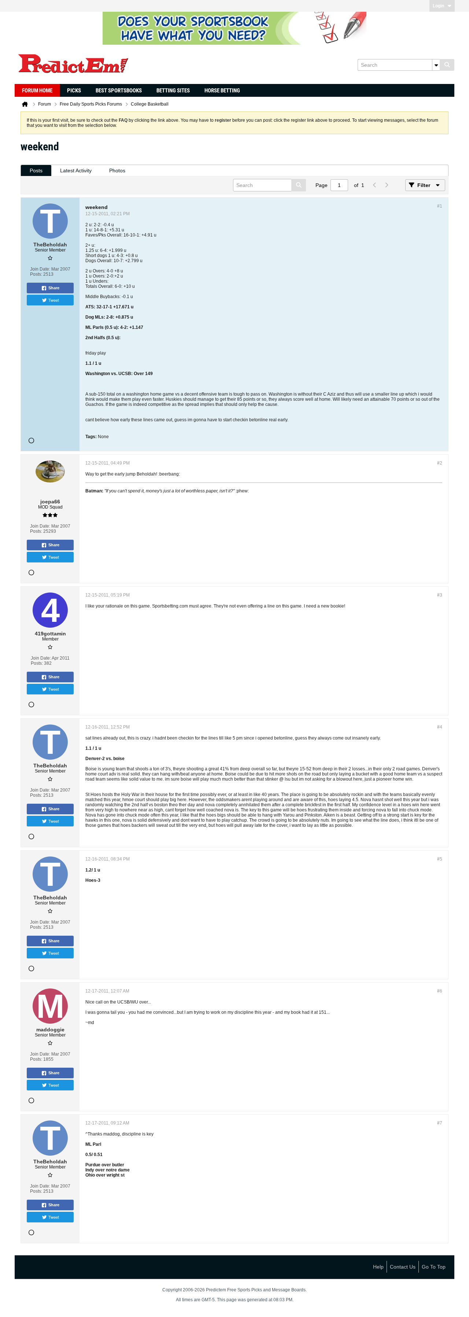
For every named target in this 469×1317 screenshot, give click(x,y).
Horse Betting (222, 90)
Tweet (53, 300)
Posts (36, 170)
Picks (74, 90)
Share (53, 288)
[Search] (447, 65)
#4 (439, 727)
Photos (117, 170)
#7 (439, 1123)
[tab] (36, 170)
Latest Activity (76, 170)
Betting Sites (173, 90)
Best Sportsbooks (119, 90)
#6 (439, 991)
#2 (439, 463)
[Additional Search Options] (436, 65)
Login (438, 5)
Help (378, 1267)
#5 (439, 859)
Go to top (434, 1267)
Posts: (36, 274)
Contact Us (403, 1267)
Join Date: (40, 269)
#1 (439, 206)
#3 (439, 595)
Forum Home (37, 90)
